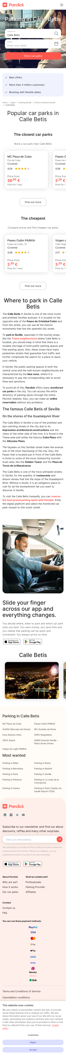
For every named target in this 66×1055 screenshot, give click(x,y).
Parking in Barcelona (12, 768)
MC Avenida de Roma (45, 729)
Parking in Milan (10, 763)
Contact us (8, 907)
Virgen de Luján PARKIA (14, 749)
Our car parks (10, 891)
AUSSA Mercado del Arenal (16, 729)
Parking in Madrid (43, 768)
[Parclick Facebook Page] (17, 814)
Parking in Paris (10, 774)
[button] (33, 33)
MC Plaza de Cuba (11, 723)
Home (5, 102)
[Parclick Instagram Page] (4, 814)
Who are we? (9, 882)
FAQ (4, 912)
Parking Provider (35, 887)
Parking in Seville (42, 774)
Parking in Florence (12, 779)
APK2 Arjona (8, 740)
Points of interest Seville (45, 102)
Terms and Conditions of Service (21, 991)
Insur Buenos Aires (11, 734)
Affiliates (31, 891)
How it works (10, 887)
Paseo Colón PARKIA (44, 723)
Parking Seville (25, 102)
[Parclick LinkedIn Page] (11, 814)
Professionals (33, 882)
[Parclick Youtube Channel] (23, 814)
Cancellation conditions (16, 997)
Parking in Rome (42, 763)
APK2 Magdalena (43, 734)
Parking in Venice (11, 788)
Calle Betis (10, 105)
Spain (13, 102)
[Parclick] (13, 4)
